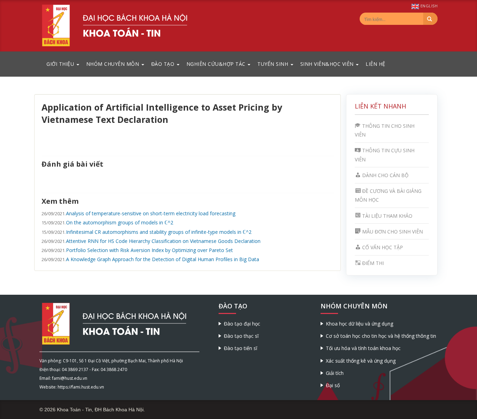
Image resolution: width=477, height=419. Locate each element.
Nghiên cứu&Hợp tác (216, 64)
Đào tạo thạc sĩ (241, 336)
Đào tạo (163, 64)
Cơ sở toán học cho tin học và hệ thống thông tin (381, 336)
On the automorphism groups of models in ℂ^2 (119, 222)
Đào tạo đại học (242, 323)
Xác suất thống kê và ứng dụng (361, 360)
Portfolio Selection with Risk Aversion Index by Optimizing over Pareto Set (149, 250)
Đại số (333, 385)
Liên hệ (376, 64)
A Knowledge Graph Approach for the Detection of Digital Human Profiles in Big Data (162, 259)
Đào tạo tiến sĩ (240, 348)
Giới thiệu (61, 64)
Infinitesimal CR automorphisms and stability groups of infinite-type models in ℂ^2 (158, 232)
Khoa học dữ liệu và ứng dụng (359, 323)
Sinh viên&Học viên (327, 64)
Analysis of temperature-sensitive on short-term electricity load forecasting (150, 213)
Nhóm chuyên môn (113, 64)
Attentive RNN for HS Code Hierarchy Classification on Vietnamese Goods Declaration (163, 241)
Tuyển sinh (273, 64)
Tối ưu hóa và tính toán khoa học (363, 348)
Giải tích (335, 373)
